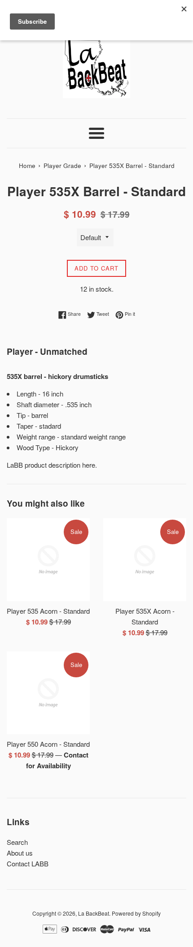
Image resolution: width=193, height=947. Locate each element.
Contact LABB (27, 863)
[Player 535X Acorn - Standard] (144, 559)
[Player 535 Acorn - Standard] (48, 559)
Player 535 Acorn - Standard (48, 611)
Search (17, 842)
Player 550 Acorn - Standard (48, 744)
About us (20, 852)
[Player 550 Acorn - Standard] (48, 692)
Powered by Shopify (136, 913)
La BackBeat (93, 913)
